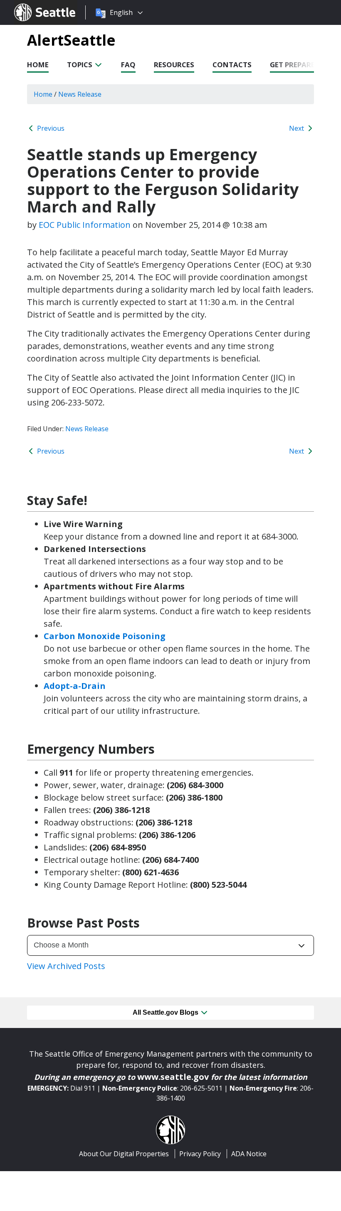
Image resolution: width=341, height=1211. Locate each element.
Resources (174, 64)
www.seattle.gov (173, 1076)
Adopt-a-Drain (75, 685)
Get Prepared (295, 64)
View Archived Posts (66, 966)
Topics (80, 64)
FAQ (128, 64)
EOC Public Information (85, 224)
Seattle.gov (32, 4)
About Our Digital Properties (124, 1153)
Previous (49, 128)
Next (297, 128)
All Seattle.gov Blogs (166, 1012)
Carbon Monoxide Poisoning (105, 636)
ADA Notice (249, 1153)
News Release (87, 428)
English (121, 12)
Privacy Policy (200, 1153)
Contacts (232, 64)
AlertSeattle (71, 40)
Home (38, 64)
